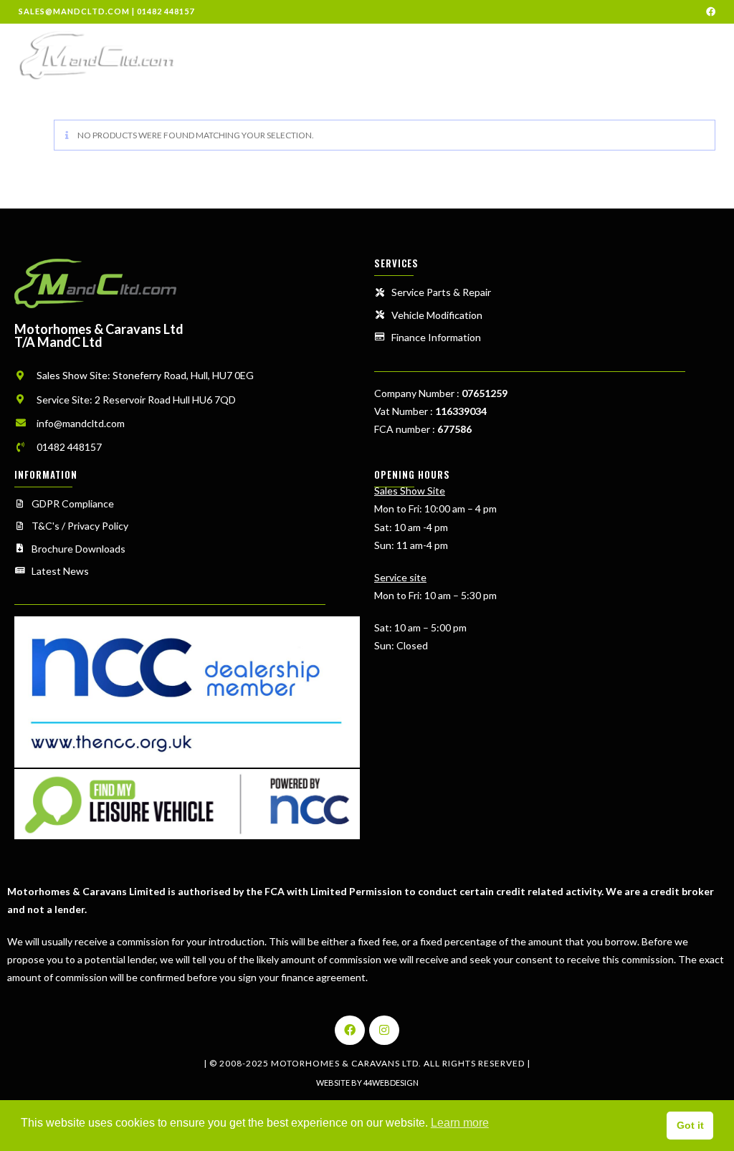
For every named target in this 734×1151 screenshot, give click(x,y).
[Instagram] (384, 1031)
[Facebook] (350, 1031)
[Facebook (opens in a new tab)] (708, 11)
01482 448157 (165, 11)
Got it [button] (690, 1125)
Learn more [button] (460, 1123)
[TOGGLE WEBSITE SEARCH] (716, 54)
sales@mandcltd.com (74, 11)
